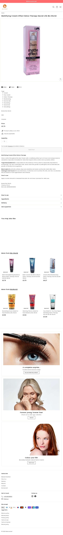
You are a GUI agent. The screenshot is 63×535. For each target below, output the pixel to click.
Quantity (4, 138)
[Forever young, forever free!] (31, 394)
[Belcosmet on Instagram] (32, 496)
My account (4, 488)
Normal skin (7, 101)
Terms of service (5, 522)
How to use (5, 195)
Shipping (10, 146)
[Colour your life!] (31, 439)
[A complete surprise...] (31, 349)
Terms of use (4, 520)
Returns (3, 483)
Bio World (14, 253)
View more (31, 462)
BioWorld (13, 289)
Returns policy (5, 513)
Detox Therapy (8, 97)
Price (3, 123)
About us (3, 479)
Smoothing (7, 107)
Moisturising (7, 99)
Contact (3, 485)
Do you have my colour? (31, 372)
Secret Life (7, 105)
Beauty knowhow (6, 477)
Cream (6, 93)
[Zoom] (60, 79)
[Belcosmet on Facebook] (35, 496)
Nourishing (7, 103)
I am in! (31, 417)
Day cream (7, 95)
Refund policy (5, 515)
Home (2, 13)
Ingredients (5, 199)
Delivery (4, 203)
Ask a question (6, 207)
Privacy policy (5, 517)
